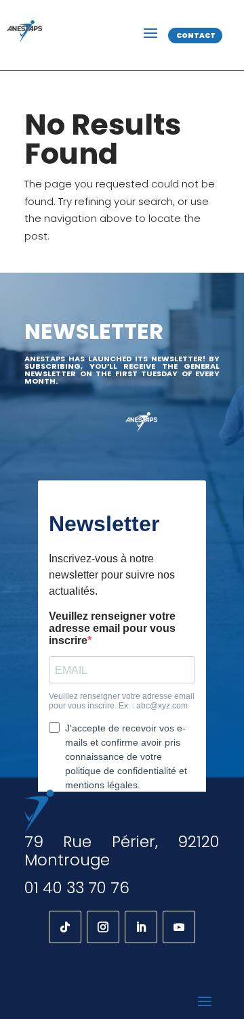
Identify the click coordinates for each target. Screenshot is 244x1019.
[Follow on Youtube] (179, 927)
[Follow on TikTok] (65, 927)
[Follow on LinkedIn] (141, 927)
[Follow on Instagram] (103, 927)
